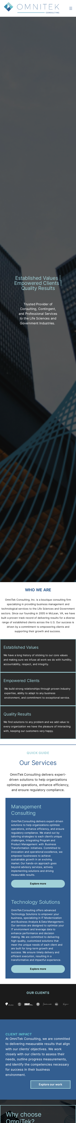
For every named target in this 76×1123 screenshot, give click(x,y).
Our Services (38, 763)
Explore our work (50, 1084)
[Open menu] (70, 8)
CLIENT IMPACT (18, 1034)
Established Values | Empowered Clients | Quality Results (38, 283)
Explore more (38, 883)
